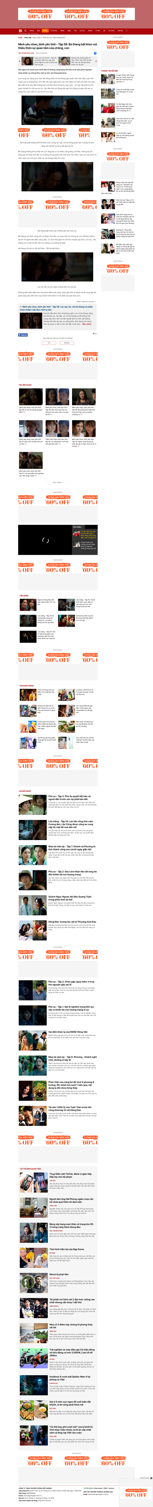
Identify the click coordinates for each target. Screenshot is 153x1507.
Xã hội (120, 31)
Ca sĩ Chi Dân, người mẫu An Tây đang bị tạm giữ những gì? (125, 135)
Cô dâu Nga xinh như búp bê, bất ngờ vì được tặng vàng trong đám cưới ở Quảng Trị (85, 535)
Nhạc (62, 31)
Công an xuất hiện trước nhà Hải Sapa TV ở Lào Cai (125, 92)
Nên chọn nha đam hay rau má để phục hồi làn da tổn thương (84, 724)
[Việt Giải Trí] (20, 31)
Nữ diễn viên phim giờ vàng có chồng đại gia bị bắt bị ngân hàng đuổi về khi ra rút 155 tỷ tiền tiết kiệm (125, 249)
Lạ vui (82, 31)
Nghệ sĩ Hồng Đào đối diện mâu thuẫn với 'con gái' (46, 602)
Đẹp (69, 31)
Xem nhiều (77, 527)
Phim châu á (37, 38)
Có (49, 343)
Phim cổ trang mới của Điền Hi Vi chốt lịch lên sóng (46, 692)
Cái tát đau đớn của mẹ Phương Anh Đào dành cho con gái (84, 618)
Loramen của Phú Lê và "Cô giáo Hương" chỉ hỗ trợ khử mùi (84, 692)
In (96, 334)
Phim (45, 31)
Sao (38, 31)
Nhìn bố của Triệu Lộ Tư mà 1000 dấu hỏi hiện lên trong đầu (125, 202)
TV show (54, 31)
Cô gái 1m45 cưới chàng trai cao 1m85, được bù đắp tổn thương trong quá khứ (85, 545)
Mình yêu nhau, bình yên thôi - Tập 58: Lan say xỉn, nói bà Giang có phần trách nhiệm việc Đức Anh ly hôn (56, 308)
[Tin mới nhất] (25, 31)
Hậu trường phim (59, 38)
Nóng (32, 31)
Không (66, 343)
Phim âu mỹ (47, 38)
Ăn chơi (111, 31)
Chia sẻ (24, 335)
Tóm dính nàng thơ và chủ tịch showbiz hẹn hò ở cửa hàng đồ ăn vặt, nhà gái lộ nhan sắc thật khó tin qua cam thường (125, 219)
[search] (126, 30)
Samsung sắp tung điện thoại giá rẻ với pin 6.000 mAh (47, 740)
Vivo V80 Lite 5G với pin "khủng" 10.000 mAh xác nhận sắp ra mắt (85, 740)
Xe (104, 31)
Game (90, 31)
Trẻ (75, 31)
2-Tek (98, 31)
